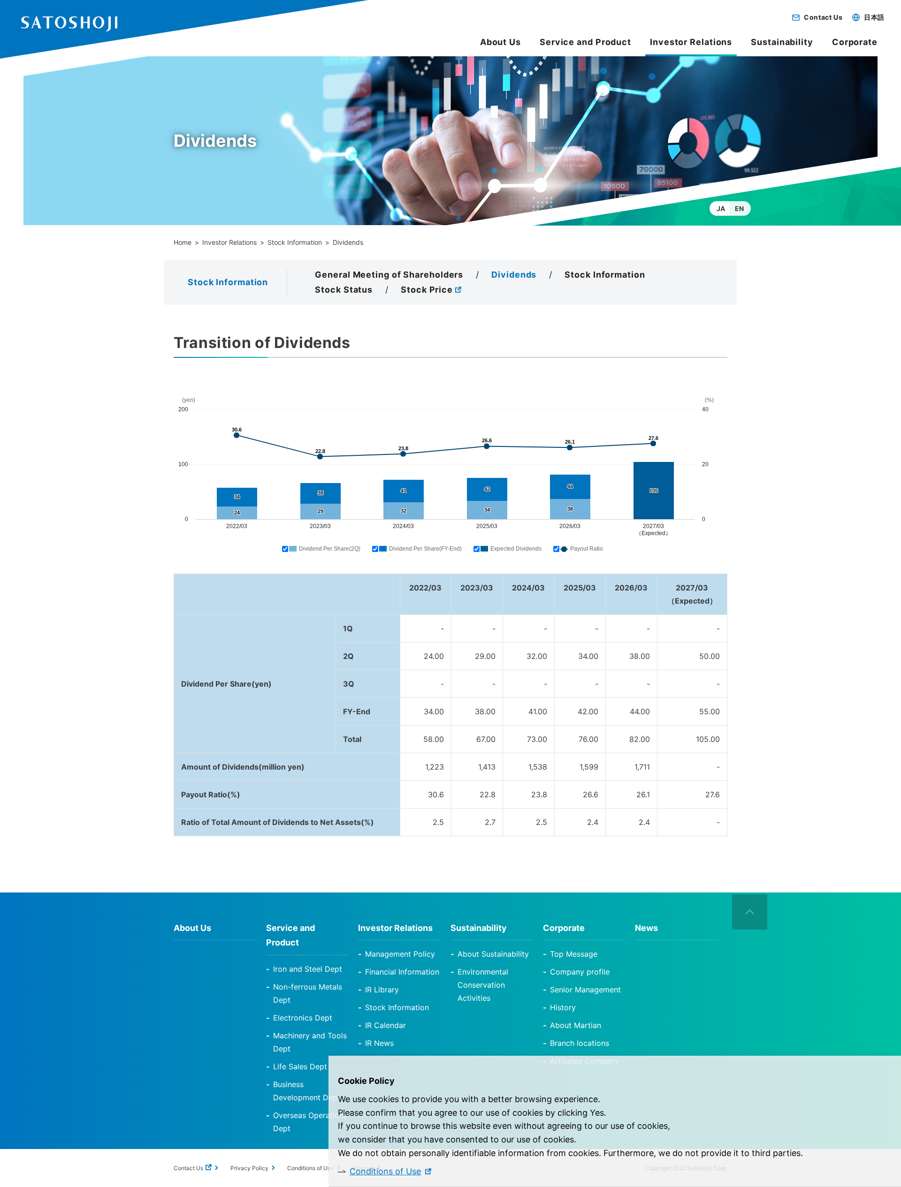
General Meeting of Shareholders (389, 275)
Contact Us (823, 17)
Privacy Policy (249, 1168)
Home (182, 242)
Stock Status (344, 290)
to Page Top (750, 912)
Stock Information (294, 242)
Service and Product (585, 42)
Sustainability (782, 42)
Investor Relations (229, 242)
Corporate (855, 42)
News (646, 928)
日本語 (874, 17)
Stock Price (427, 290)
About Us (500, 42)
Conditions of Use (385, 1171)
